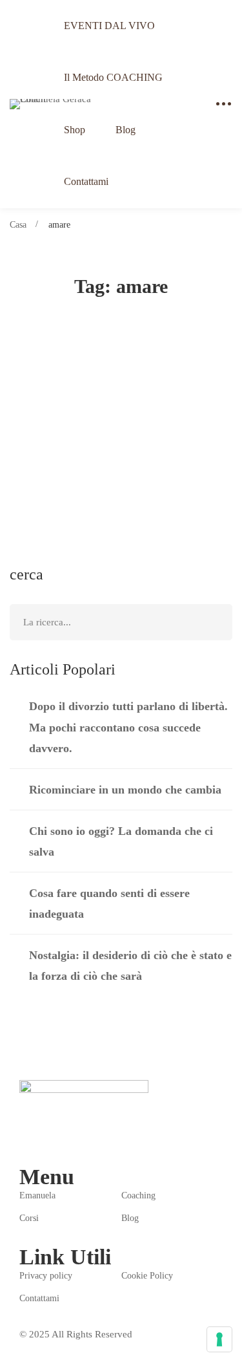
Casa (18, 225)
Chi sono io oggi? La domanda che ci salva (121, 841)
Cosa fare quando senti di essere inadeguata (109, 903)
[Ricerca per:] (121, 622)
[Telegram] (54, 1137)
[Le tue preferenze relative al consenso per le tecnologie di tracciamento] (219, 1339)
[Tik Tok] (85, 1137)
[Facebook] (24, 1137)
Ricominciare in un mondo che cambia (125, 789)
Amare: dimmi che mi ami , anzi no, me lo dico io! (119, 422)
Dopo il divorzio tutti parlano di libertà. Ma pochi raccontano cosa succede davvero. (128, 727)
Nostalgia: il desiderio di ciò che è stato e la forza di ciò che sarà (130, 965)
